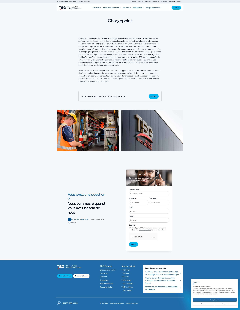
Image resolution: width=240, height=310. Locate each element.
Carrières (104, 273)
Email (131, 207)
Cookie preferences (132, 303)
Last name (153, 198)
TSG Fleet (125, 273)
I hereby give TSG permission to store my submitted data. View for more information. (149, 229)
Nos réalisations (106, 283)
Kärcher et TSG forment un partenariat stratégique (161, 288)
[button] (196, 282)
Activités (133, 1)
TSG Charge (126, 290)
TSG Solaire (126, 280)
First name (133, 198)
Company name (134, 190)
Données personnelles (117, 303)
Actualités (104, 280)
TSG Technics (127, 287)
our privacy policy (145, 230)
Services (155, 1)
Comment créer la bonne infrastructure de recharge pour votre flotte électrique (162, 273)
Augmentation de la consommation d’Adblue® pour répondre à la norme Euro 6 (160, 280)
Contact (176, 8)
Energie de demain (174, 1)
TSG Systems (127, 283)
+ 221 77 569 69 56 (80, 219)
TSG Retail (125, 270)
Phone (131, 216)
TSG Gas (125, 277)
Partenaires (163, 1)
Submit (133, 244)
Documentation (106, 287)
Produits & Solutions (144, 1)
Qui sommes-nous (107, 270)
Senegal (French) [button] (82, 276)
